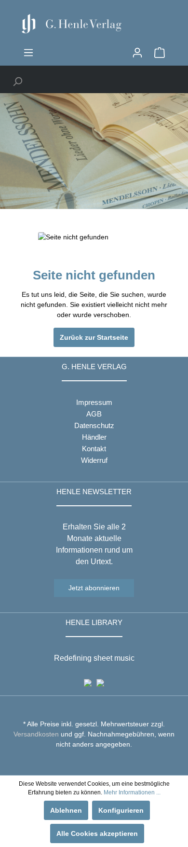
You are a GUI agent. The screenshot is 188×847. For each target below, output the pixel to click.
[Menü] (28, 52)
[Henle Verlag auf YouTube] (87, 762)
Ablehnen (66, 810)
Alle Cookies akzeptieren (97, 833)
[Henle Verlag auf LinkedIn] (101, 762)
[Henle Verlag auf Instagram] (94, 762)
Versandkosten (36, 734)
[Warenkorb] (159, 52)
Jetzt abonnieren (94, 588)
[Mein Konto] (137, 52)
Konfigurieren (121, 810)
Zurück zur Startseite (94, 337)
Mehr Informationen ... (132, 792)
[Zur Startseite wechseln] (94, 24)
